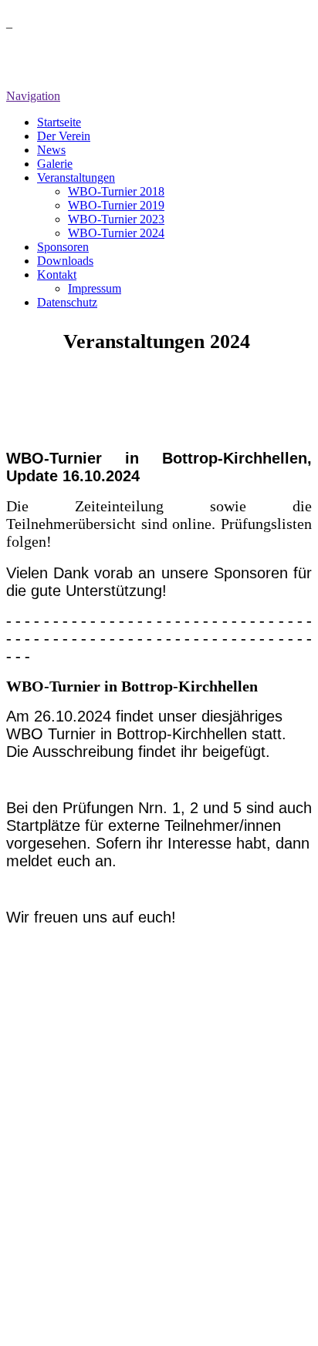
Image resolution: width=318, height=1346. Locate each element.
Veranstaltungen (76, 177)
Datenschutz (67, 302)
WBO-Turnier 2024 (116, 232)
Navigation (33, 95)
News (51, 149)
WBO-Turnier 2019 (116, 205)
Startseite (59, 122)
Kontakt (56, 274)
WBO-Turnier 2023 (116, 219)
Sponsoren (63, 246)
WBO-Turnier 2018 (116, 191)
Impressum (94, 288)
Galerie (55, 163)
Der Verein (63, 135)
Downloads (65, 260)
